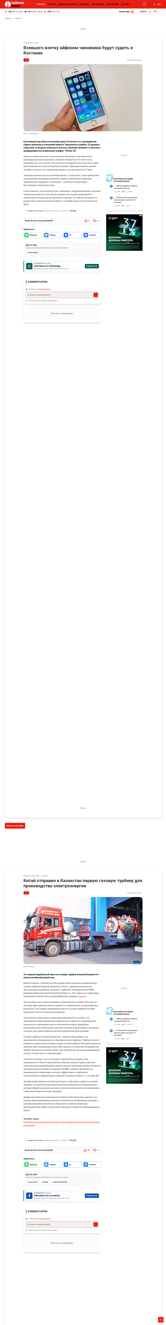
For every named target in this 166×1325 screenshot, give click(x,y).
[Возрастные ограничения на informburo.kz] (144, 4)
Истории (52, 4)
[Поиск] (149, 4)
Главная (8, 18)
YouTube (125, 4)
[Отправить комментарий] (95, 295)
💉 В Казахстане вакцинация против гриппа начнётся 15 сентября (125, 200)
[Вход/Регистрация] (153, 4)
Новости (41, 4)
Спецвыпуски (97, 4)
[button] (150, 11)
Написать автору (135, 60)
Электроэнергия (60, 1182)
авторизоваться (45, 289)
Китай (45, 1182)
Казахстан (33, 1182)
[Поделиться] (161, 1320)
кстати (45, 876)
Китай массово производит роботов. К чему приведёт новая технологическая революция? (61, 1124)
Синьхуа (82, 996)
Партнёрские (113, 4)
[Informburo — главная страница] (15, 4)
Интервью (84, 4)
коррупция (33, 252)
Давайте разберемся (67, 4)
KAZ (159, 4)
